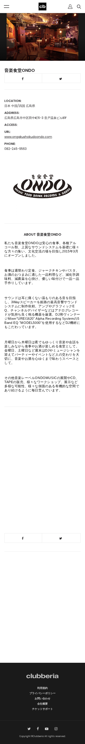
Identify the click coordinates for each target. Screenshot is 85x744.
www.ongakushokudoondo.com (28, 137)
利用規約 (42, 688)
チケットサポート (42, 709)
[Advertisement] (42, 615)
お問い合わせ (42, 698)
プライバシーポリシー (42, 693)
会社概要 (42, 703)
